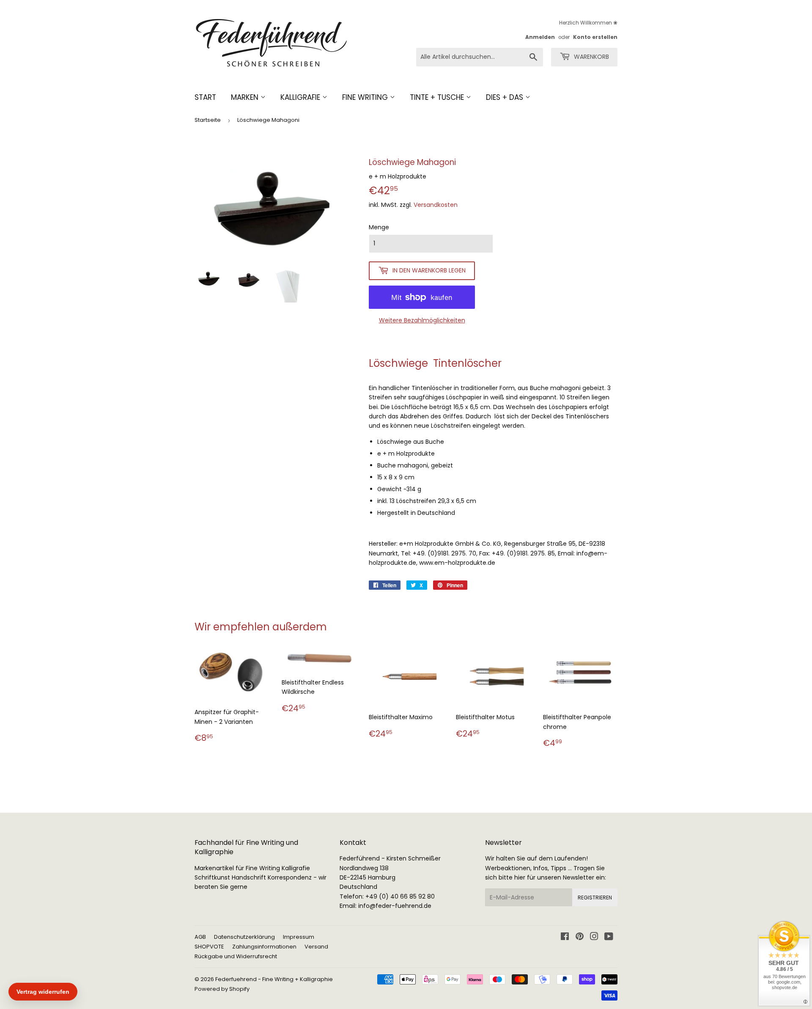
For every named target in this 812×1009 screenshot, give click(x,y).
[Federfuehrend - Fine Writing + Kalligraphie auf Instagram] (594, 937)
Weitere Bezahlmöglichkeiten (422, 320)
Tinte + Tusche (438, 97)
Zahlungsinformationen (264, 947)
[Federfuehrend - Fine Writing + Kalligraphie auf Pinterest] (579, 937)
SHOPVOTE (209, 947)
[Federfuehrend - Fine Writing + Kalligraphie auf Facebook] (564, 937)
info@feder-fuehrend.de (394, 906)
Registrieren (595, 897)
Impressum (298, 937)
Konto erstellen (595, 37)
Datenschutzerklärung (244, 937)
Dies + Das (505, 97)
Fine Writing (366, 97)
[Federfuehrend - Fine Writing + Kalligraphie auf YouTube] (608, 937)
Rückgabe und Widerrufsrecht (236, 956)
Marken (246, 97)
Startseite (208, 120)
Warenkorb (590, 56)
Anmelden (540, 37)
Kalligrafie (301, 97)
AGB (200, 937)
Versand (316, 947)
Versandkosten (436, 205)
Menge (379, 227)
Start (205, 97)
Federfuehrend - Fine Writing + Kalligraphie (274, 979)
